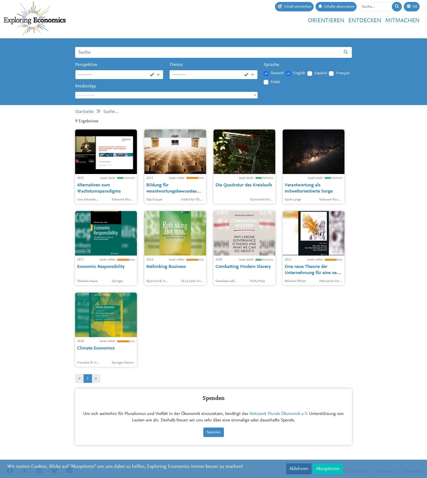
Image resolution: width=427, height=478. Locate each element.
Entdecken (364, 21)
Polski (275, 82)
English (299, 73)
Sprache (271, 65)
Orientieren (326, 21)
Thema (176, 65)
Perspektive (86, 65)
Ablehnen (298, 468)
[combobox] (166, 95)
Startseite (84, 111)
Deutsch (277, 73)
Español (320, 73)
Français (342, 73)
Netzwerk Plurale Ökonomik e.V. (278, 414)
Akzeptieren (328, 468)
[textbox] (166, 95)
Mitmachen (402, 21)
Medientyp (85, 86)
